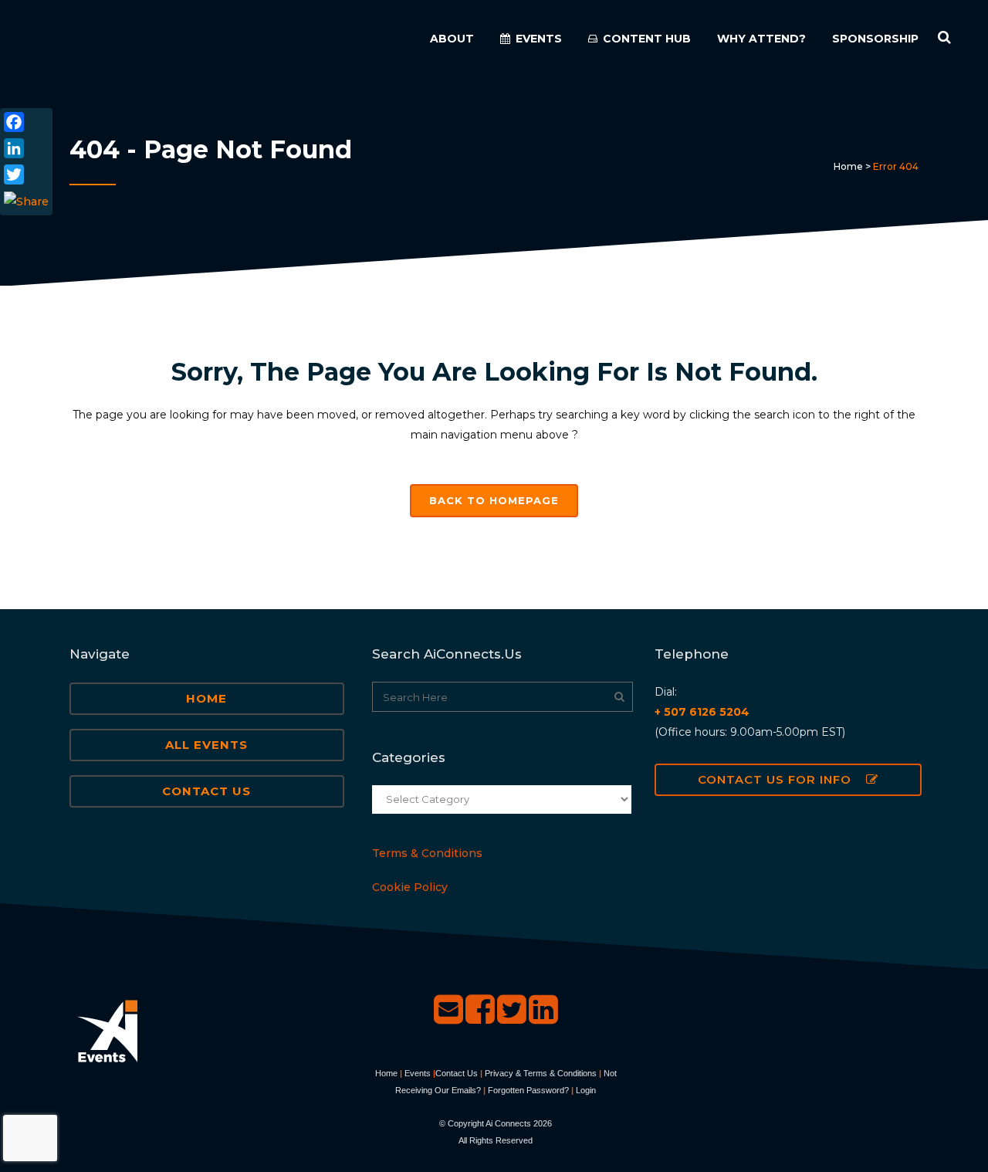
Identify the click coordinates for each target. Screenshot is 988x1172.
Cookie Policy (410, 887)
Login (586, 1090)
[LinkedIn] (26, 148)
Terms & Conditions (427, 853)
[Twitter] (26, 174)
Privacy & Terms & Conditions (541, 1073)
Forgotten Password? (528, 1090)
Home (848, 166)
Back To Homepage (494, 500)
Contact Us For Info (774, 779)
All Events (206, 744)
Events (417, 1073)
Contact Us (206, 791)
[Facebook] (26, 122)
